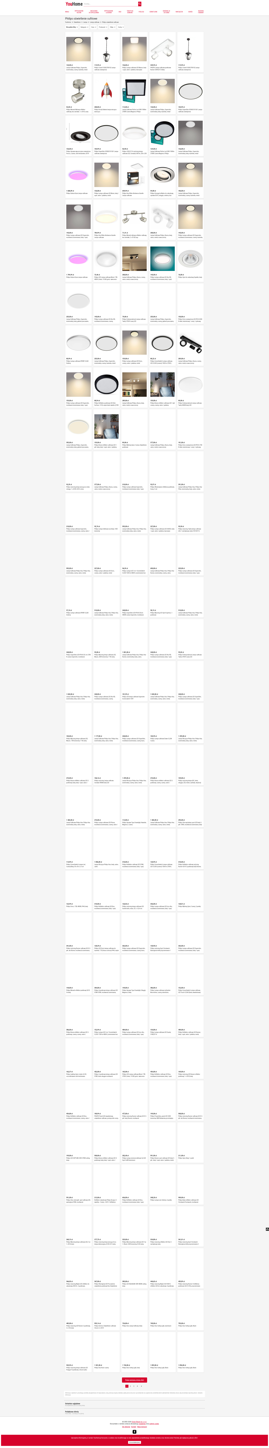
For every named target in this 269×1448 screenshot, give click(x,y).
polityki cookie (154, 1424)
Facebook (134, 1431)
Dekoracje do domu (166, 11)
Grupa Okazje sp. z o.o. (139, 1422)
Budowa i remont (201, 11)
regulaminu (142, 1424)
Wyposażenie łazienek (108, 11)
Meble (67, 12)
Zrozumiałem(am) (134, 1442)
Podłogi (141, 12)
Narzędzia (179, 12)
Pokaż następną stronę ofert (134, 1380)
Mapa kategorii (142, 1427)
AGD (120, 12)
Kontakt (133, 1427)
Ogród (190, 12)
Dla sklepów (126, 1427)
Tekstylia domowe (130, 11)
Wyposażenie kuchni (79, 11)
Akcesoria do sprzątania (94, 11)
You (74, 4)
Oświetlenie (153, 12)
